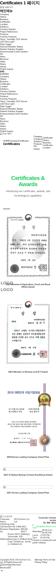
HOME (6, 141)
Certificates (5, 22)
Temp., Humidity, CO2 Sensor (13, 39)
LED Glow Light (7, 41)
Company (4, 14)
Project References (9, 31)
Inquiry (3, 66)
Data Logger (6, 44)
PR (1, 54)
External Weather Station (11, 46)
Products (4, 34)
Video (2, 61)
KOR (2, 74)
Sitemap (38, 559)
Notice (3, 64)
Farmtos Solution (8, 29)
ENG (7, 74)
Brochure (4, 59)
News (2, 56)
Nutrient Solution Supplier (11, 49)
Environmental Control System (14, 51)
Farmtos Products (8, 36)
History (3, 17)
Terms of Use (49, 559)
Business (4, 19)
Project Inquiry (6, 69)
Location (4, 24)
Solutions (4, 26)
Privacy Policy (41, 562)
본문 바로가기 (6, 7)
